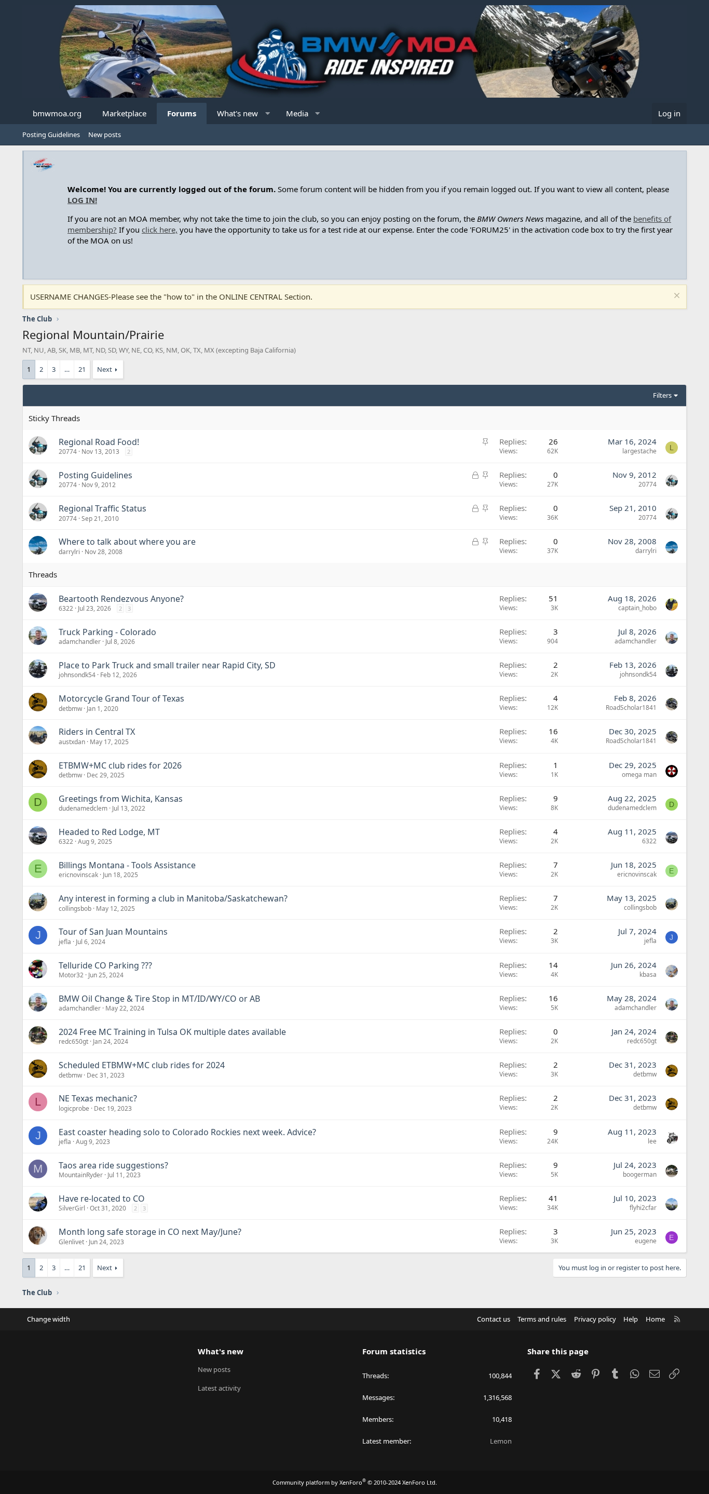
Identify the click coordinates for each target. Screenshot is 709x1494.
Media (297, 113)
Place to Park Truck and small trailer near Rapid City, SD (167, 665)
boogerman (640, 1174)
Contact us (493, 1319)
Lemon (501, 1441)
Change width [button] (48, 1319)
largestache (639, 451)
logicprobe (74, 1108)
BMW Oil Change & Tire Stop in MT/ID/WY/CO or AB (159, 998)
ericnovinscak (78, 874)
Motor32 (71, 975)
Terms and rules (541, 1319)
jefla (65, 941)
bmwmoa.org (57, 113)
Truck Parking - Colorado (107, 632)
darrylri (69, 551)
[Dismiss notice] (675, 296)
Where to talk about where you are (127, 541)
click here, (160, 229)
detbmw (70, 708)
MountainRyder (81, 1174)
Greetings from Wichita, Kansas (121, 798)
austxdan (72, 741)
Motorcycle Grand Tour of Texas (121, 698)
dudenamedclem (83, 808)
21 (82, 369)
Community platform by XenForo (354, 1482)
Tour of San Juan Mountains (113, 931)
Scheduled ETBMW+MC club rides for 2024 (142, 1065)
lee (652, 1141)
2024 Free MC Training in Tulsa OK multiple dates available (172, 1032)
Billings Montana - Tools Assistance (127, 865)
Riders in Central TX (97, 731)
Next (104, 369)
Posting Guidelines (51, 134)
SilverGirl (72, 1208)
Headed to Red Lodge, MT (109, 832)
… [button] (67, 369)
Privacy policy (595, 1319)
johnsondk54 (77, 674)
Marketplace (124, 113)
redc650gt (73, 1041)
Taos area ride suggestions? (113, 1165)
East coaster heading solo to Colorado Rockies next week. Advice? (187, 1132)
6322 (66, 608)
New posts (104, 134)
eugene (646, 1240)
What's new (237, 113)
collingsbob (75, 908)
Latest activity (219, 1388)
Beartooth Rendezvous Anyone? (121, 598)
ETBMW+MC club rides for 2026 (120, 765)
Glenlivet (71, 1241)
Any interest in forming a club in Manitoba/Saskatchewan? (173, 898)
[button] (268, 113)
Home (655, 1319)
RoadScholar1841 (631, 707)
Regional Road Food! (99, 442)
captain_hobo (637, 607)
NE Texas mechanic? (98, 1098)
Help (630, 1319)
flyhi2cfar (643, 1207)
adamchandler (80, 641)
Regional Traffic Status (102, 508)
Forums (181, 113)
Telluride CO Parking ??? (105, 965)
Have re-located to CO (102, 1198)
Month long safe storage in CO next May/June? (150, 1231)
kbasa (648, 974)
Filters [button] (662, 395)
